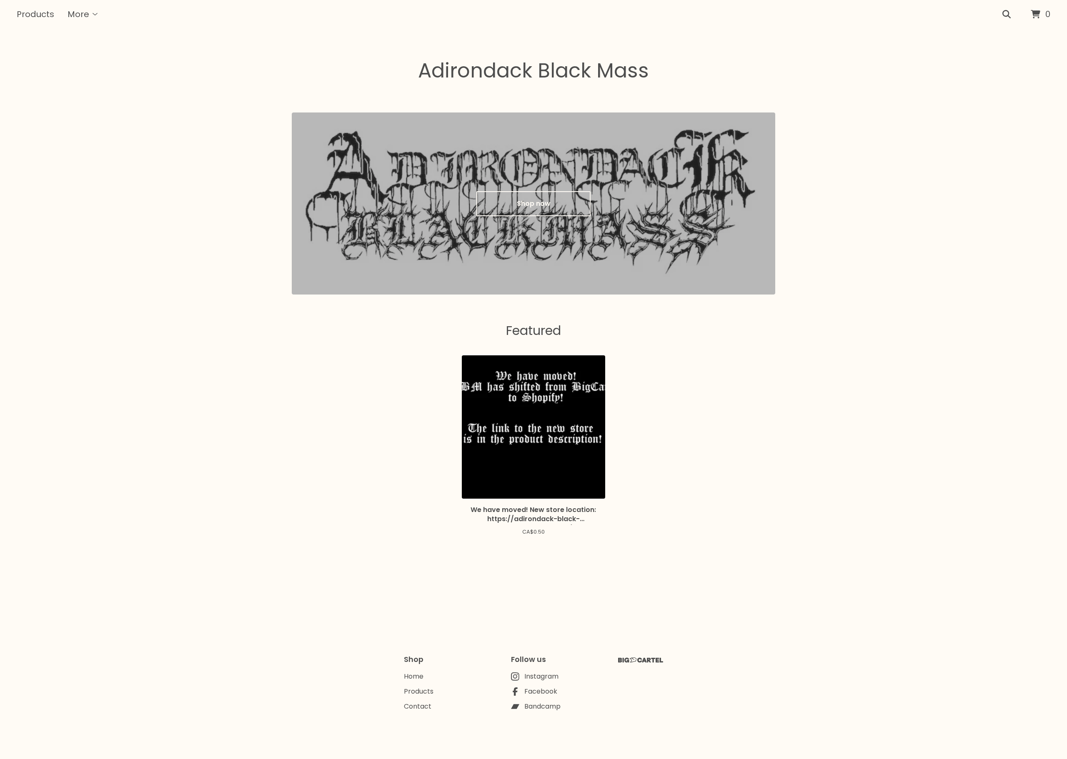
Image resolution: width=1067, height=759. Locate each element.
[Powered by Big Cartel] (640, 660)
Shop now (534, 203)
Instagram (541, 676)
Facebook (540, 691)
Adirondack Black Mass (533, 71)
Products (35, 14)
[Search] (1006, 14)
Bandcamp (542, 706)
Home (413, 676)
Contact (417, 706)
